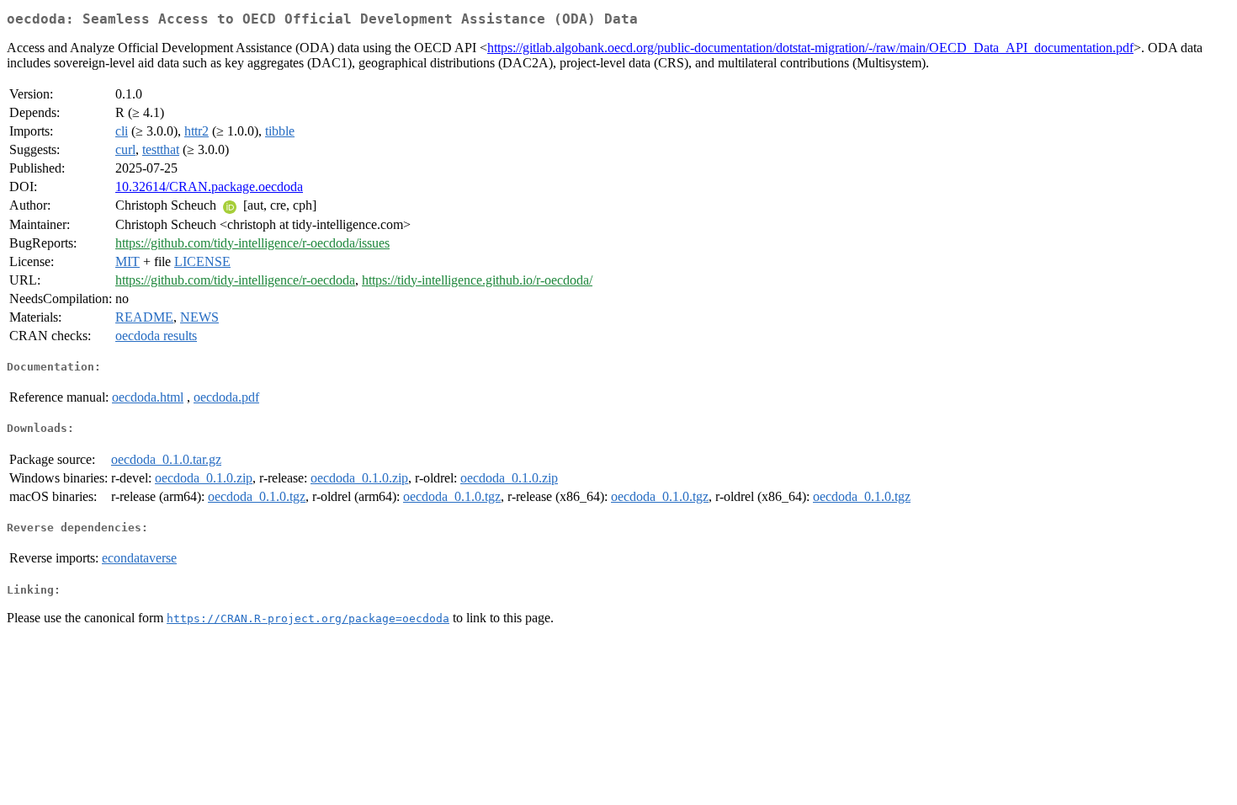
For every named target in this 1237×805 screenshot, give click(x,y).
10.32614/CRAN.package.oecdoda (209, 186)
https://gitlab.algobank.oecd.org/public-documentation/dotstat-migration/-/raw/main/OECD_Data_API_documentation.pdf (810, 47)
